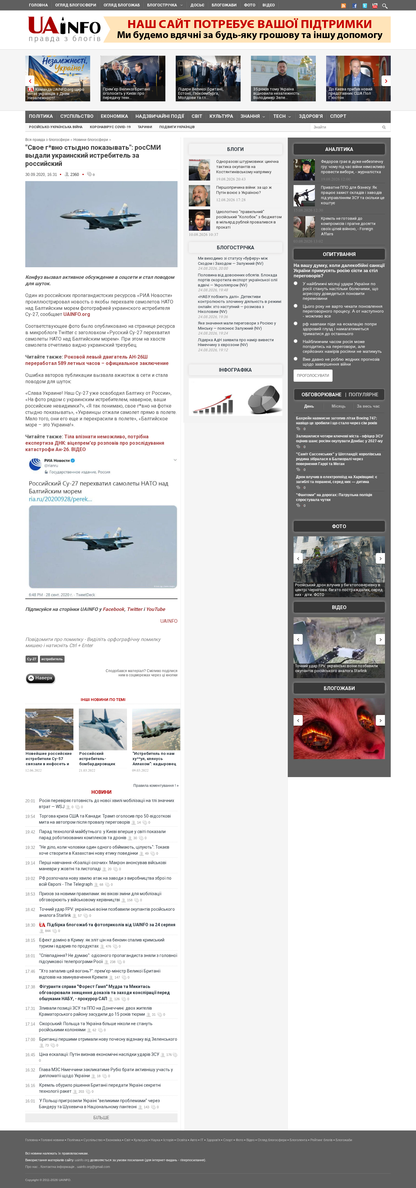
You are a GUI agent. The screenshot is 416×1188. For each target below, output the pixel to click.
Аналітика (339, 149)
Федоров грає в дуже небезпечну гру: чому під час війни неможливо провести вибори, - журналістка (353, 166)
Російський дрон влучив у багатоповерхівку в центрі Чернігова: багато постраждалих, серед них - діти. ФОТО (339, 590)
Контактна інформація (57, 1167)
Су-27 (31, 659)
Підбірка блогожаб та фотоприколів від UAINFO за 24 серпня (111, 924)
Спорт (338, 116)
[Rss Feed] (343, 6)
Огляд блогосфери (75, 5)
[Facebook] (353, 6)
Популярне (363, 395)
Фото (249, 5)
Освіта (182, 1140)
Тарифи (145, 127)
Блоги (235, 149)
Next (388, 80)
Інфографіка (235, 370)
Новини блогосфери (90, 140)
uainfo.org (82, 1160)
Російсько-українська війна (56, 127)
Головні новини (52, 1140)
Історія (168, 1140)
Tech (278, 118)
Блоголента (298, 1140)
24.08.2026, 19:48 (213, 290)
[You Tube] (374, 6)
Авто (193, 1140)
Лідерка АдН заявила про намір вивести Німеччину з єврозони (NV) (236, 342)
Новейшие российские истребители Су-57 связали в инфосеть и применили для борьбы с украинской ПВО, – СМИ (49, 766)
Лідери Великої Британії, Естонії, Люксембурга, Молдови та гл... (201, 93)
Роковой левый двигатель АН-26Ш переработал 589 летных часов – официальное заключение (97, 360)
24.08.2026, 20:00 (213, 268)
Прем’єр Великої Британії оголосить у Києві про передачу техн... (126, 93)
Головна (38, 5)
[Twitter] (363, 6)
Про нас (31, 1167)
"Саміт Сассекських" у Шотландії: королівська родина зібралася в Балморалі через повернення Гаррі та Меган (338, 459)
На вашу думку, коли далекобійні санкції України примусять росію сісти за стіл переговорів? (339, 270)
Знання (248, 118)
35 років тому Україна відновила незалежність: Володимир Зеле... (276, 93)
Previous (28, 80)
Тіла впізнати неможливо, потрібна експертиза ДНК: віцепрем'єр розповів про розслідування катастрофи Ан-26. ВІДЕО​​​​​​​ (94, 443)
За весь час (368, 406)
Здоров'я (311, 116)
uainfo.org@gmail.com (93, 1167)
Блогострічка (160, 6)
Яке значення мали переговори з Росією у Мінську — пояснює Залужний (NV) (237, 326)
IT (201, 1140)
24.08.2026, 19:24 (213, 333)
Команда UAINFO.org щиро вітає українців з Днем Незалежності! (56, 93)
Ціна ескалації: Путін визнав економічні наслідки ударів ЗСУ (99, 1054)
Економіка (114, 116)
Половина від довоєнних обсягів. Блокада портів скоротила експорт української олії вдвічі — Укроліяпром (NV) (237, 280)
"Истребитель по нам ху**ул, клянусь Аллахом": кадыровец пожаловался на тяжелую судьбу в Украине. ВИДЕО (154, 766)
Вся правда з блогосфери (47, 140)
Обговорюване (321, 395)
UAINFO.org (76, 314)
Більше (101, 1117)
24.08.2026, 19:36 (213, 317)
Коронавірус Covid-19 (110, 127)
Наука (155, 1140)
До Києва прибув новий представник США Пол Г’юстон (350, 93)
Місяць (339, 406)
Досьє (197, 5)
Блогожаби (224, 5)
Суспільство (76, 116)
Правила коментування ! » (156, 785)
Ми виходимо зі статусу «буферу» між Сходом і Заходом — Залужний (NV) (233, 261)
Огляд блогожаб (122, 5)
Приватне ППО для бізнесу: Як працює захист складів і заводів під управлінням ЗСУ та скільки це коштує (352, 195)
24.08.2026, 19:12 (213, 350)
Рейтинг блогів (321, 1140)
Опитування (339, 254)
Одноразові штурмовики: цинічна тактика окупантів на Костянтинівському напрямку (247, 166)
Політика (41, 116)
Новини (101, 792)
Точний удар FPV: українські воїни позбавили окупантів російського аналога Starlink (336, 668)
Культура (221, 116)
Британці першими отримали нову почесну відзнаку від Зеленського (108, 1039)
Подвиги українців (177, 127)
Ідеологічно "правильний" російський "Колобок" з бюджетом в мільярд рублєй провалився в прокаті (249, 219)
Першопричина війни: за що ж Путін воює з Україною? (244, 190)
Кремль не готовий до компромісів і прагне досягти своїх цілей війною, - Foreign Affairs (348, 226)
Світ (197, 116)
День (309, 406)
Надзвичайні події (160, 116)
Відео (269, 5)
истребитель (52, 659)
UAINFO (169, 621)
